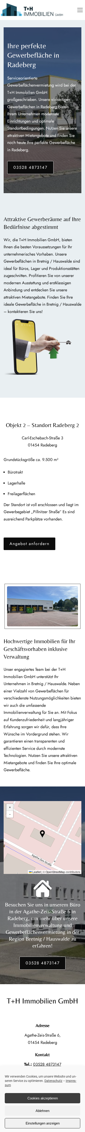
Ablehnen (42, 1111)
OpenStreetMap (55, 872)
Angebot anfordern (29, 544)
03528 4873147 (30, 167)
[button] (80, 10)
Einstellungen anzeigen (43, 1123)
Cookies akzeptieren (42, 1098)
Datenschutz (53, 1081)
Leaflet (36, 872)
